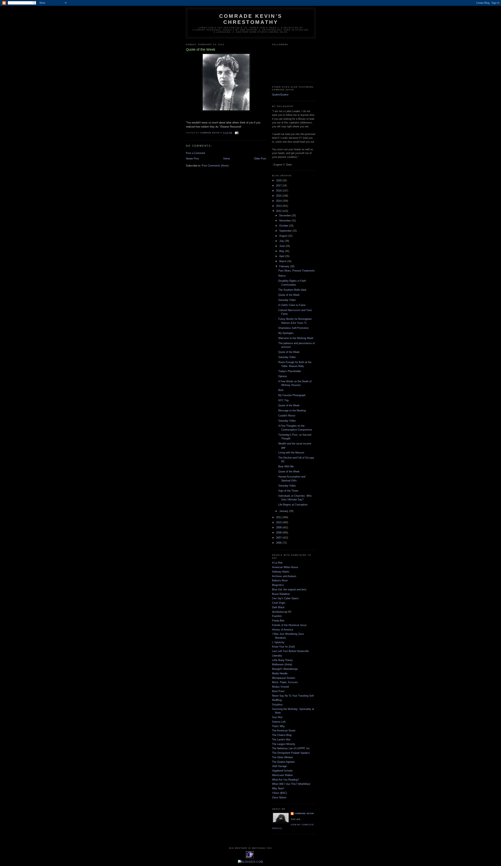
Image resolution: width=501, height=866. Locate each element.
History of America (282, 629)
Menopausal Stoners (283, 677)
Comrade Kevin (304, 813)
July (282, 240)
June (282, 246)
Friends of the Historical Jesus (289, 625)
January (284, 511)
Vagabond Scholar (282, 770)
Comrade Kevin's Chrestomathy (250, 19)
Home (226, 158)
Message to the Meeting (292, 410)
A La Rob (277, 562)
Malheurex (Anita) (282, 664)
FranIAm (277, 616)
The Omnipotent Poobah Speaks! (291, 752)
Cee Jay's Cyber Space (285, 598)
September (285, 230)
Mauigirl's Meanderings (285, 668)
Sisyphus (277, 704)
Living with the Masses (291, 452)
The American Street (283, 730)
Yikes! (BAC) (279, 792)
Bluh (280, 390)
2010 (279, 522)
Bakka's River (280, 580)
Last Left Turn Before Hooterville (290, 651)
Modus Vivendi (280, 686)
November (285, 220)
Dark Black (278, 607)
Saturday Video (287, 300)
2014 (279, 200)
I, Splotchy (278, 642)
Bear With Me (286, 466)
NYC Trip (283, 400)
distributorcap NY (282, 611)
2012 (279, 211)
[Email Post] (236, 133)
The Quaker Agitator (283, 761)
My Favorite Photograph (291, 395)
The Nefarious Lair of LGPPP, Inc (291, 748)
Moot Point (278, 691)
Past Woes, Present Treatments (296, 270)
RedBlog (277, 700)
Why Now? (278, 788)
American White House (285, 567)
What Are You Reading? (285, 779)
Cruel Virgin (278, 602)
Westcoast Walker (282, 775)
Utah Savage (279, 766)
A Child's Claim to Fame (291, 305)
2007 (279, 537)
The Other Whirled (282, 757)
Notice (282, 275)
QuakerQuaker (280, 94)
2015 (279, 195)
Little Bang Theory (282, 660)
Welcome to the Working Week (295, 338)
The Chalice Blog (281, 735)
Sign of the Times (288, 490)
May (282, 251)
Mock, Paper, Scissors (285, 682)
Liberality (277, 655)
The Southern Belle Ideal (292, 289)
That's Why (278, 726)
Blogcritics (278, 585)
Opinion (282, 376)
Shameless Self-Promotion (293, 327)
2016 (279, 190)
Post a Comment (195, 153)
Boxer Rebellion (281, 594)
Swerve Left (279, 721)
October (284, 225)
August (283, 235)
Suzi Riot (277, 717)
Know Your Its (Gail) (283, 646)
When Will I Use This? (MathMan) (291, 783)
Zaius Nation (279, 797)
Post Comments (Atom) (215, 165)
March (283, 261)
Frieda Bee (278, 620)
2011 (279, 517)
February (284, 266)
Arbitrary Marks (280, 571)
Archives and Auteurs (284, 576)
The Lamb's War (281, 739)
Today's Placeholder (289, 371)
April (282, 256)
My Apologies (286, 333)
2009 (279, 527)
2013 (279, 205)
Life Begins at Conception (292, 504)
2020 (279, 180)
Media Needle (279, 673)
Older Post (260, 158)
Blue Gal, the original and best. (289, 589)
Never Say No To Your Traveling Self (293, 695)
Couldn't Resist (286, 415)
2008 (279, 532)
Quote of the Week (289, 294)
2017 (279, 185)
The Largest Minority (283, 744)
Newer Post (192, 158)
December (285, 215)
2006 (279, 542)
